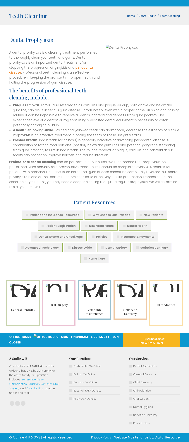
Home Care (96, 258)
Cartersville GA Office (87, 366)
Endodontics (34, 388)
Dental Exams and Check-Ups (61, 237)
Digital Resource (167, 437)
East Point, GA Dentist (87, 390)
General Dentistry (32, 379)
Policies (101, 237)
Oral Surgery (141, 399)
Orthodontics (18, 384)
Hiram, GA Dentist (84, 399)
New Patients (153, 215)
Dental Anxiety (116, 248)
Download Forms (101, 226)
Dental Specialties (145, 366)
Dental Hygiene (143, 407)
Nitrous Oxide (82, 248)
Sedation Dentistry (154, 248)
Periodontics (141, 423)
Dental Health (137, 226)
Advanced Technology (42, 248)
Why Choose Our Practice (111, 215)
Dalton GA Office (84, 374)
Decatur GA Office (85, 382)
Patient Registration (61, 226)
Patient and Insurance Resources (54, 215)
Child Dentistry (142, 382)
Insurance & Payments (137, 237)
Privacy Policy (101, 437)
